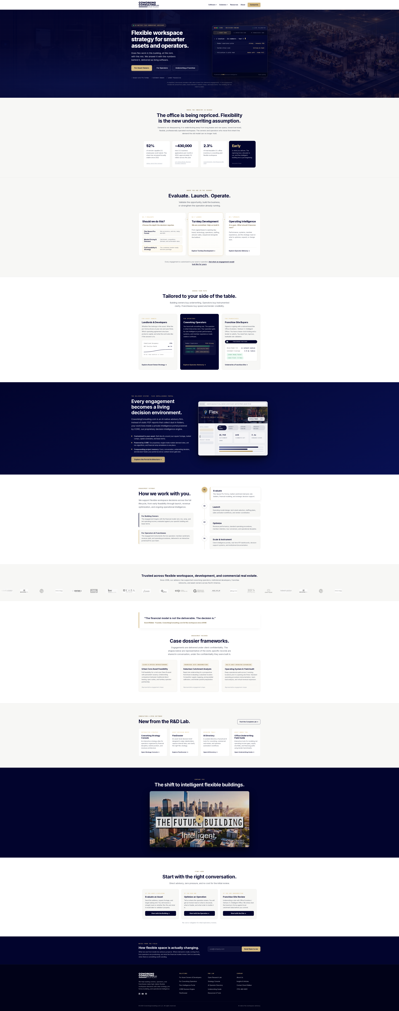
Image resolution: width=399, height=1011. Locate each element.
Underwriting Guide (214, 989)
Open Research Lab (215, 977)
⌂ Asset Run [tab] (222, 32)
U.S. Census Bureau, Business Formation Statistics (183, 162)
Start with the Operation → (199, 913)
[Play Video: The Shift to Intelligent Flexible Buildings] (199, 819)
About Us (240, 977)
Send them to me (251, 949)
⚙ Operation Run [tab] (240, 32)
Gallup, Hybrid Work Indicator (154, 163)
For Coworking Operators (188, 981)
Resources (234, 5)
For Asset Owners (141, 68)
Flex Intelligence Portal (187, 985)
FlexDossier (183, 993)
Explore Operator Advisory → (194, 365)
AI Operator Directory (215, 985)
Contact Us (254, 5)
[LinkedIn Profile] (139, 993)
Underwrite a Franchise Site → (236, 365)
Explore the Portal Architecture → (148, 459)
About (243, 5)
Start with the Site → (238, 913)
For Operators (162, 68)
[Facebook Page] (146, 993)
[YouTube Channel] (143, 993)
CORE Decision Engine (187, 989)
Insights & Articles (243, 981)
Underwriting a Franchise (185, 68)
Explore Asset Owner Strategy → (154, 365)
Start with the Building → (160, 913)
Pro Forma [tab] (221, 427)
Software (211, 5)
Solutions (222, 5)
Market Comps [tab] (231, 427)
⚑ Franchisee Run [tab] (257, 32)
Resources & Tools (214, 993)
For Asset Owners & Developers (190, 977)
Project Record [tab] (256, 427)
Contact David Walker (244, 985)
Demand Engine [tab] (243, 427)
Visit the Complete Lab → (249, 722)
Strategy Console (214, 981)
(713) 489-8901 (242, 989)
